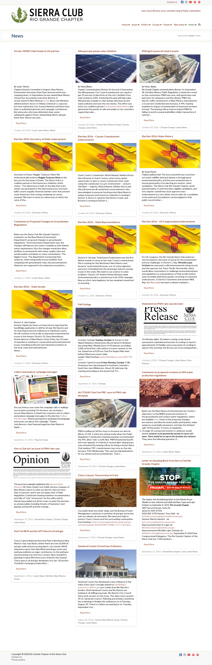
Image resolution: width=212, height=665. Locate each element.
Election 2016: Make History (157, 136)
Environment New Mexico (116, 106)
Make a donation (191, 10)
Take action (179, 24)
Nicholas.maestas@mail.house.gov (158, 527)
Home (125, 24)
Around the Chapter (43, 519)
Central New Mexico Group (108, 124)
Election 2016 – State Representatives (99, 222)
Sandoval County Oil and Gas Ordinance (100, 546)
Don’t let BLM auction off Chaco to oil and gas (38, 531)
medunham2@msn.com (110, 357)
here (156, 419)
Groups (156, 24)
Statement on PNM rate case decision (162, 303)
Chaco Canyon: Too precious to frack (98, 475)
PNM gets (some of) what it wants (160, 51)
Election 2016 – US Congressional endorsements (168, 221)
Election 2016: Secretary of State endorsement (40, 139)
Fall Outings (84, 304)
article (46, 100)
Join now (146, 10)
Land (34, 130)
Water (53, 130)
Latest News (43, 130)
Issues (134, 24)
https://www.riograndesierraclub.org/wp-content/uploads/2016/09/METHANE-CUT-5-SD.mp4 (105, 523)
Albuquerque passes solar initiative (97, 51)
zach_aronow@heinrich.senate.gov (158, 522)
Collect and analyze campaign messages (35, 371)
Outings (102, 383)
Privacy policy (18, 659)
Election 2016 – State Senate (29, 286)
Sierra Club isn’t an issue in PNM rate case (37, 448)
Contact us (172, 2)
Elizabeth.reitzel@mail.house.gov (157, 533)
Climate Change (167, 127)
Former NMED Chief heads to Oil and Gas (36, 51)
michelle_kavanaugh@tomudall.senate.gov (162, 516)
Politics (145, 24)
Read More (21, 123)
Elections (164, 212)
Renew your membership (166, 10)
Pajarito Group (41, 440)
